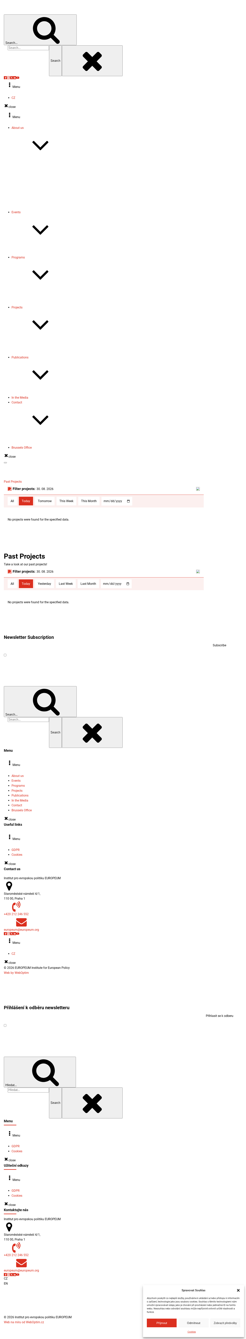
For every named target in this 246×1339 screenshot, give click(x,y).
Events (16, 212)
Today (26, 501)
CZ (13, 98)
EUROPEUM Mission (33, 163)
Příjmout (161, 1323)
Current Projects (30, 342)
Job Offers (26, 197)
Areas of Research (31, 168)
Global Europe (28, 292)
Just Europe (27, 302)
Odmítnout (193, 1323)
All (12, 501)
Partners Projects (30, 352)
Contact (17, 402)
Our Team (25, 173)
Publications (20, 357)
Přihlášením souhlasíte (43, 1025)
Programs (18, 257)
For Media (26, 437)
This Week (66, 501)
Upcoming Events (31, 247)
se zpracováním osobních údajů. (58, 1025)
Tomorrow (45, 501)
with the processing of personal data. (62, 655)
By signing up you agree (47, 655)
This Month (89, 501)
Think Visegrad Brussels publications (44, 392)
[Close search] (92, 60)
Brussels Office (22, 447)
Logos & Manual (30, 202)
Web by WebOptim (16, 973)
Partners (25, 207)
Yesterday (44, 584)
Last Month (88, 584)
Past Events (27, 252)
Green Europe (28, 297)
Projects (17, 307)
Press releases (29, 183)
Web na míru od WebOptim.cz (24, 1322)
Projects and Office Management (41, 442)
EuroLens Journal (31, 192)
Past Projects (28, 347)
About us (18, 128)
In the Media (20, 397)
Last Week (66, 584)
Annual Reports (29, 178)
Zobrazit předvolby (225, 1323)
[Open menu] (5, 462)
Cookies (192, 1332)
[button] (238, 1290)
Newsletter (26, 188)
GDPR (16, 850)
